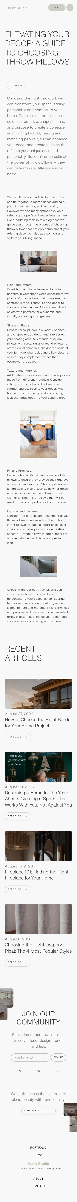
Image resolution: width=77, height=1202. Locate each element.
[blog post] (38, 695)
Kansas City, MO (36, 1168)
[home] (16, 7)
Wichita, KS (21, 1168)
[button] (69, 7)
